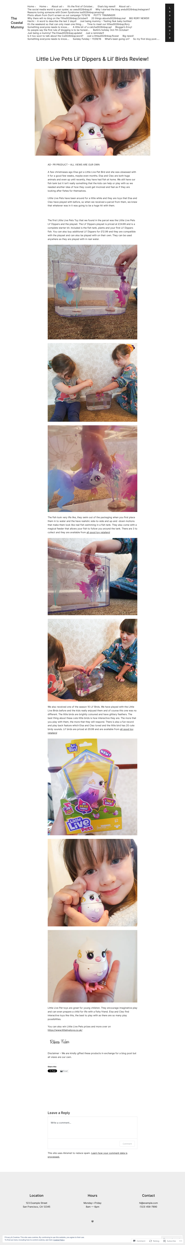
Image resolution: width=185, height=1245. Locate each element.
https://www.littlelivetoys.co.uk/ (65, 1030)
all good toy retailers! (98, 532)
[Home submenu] (35, 6)
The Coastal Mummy (17, 22)
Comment (127, 1143)
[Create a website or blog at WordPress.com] (92, 1221)
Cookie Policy (59, 1240)
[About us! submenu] (63, 6)
